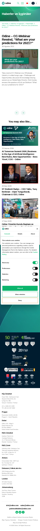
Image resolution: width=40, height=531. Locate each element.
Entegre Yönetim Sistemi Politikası (28, 520)
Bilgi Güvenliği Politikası (20, 523)
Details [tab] (20, 234)
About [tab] (33, 234)
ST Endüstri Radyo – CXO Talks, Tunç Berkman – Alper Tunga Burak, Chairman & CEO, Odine (19, 192)
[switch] (35, 268)
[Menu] (22, 3)
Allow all (20, 288)
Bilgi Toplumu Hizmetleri (9, 520)
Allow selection (20, 294)
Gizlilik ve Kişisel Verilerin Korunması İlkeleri (20, 517)
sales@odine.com (27, 505)
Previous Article (16, 112)
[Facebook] (23, 512)
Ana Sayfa (5, 24)
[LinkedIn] (16, 512)
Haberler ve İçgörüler (17, 24)
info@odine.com (12, 505)
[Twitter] (20, 512)
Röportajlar (29, 24)
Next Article (23, 112)
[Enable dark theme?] (34, 3)
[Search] (18, 3)
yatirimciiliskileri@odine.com (20, 509)
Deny (20, 300)
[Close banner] (37, 228)
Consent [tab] (7, 234)
